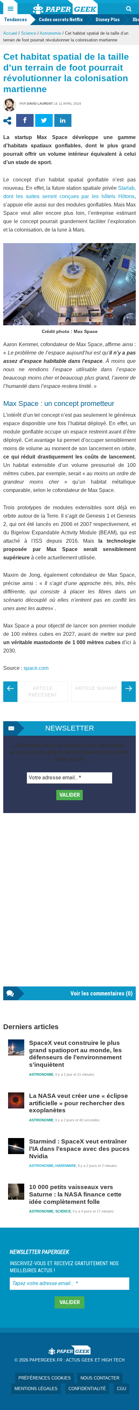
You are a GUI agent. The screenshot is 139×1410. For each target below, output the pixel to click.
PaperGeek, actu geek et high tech (65, 7)
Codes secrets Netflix (61, 19)
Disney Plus (108, 19)
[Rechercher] (129, 8)
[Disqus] (69, 906)
